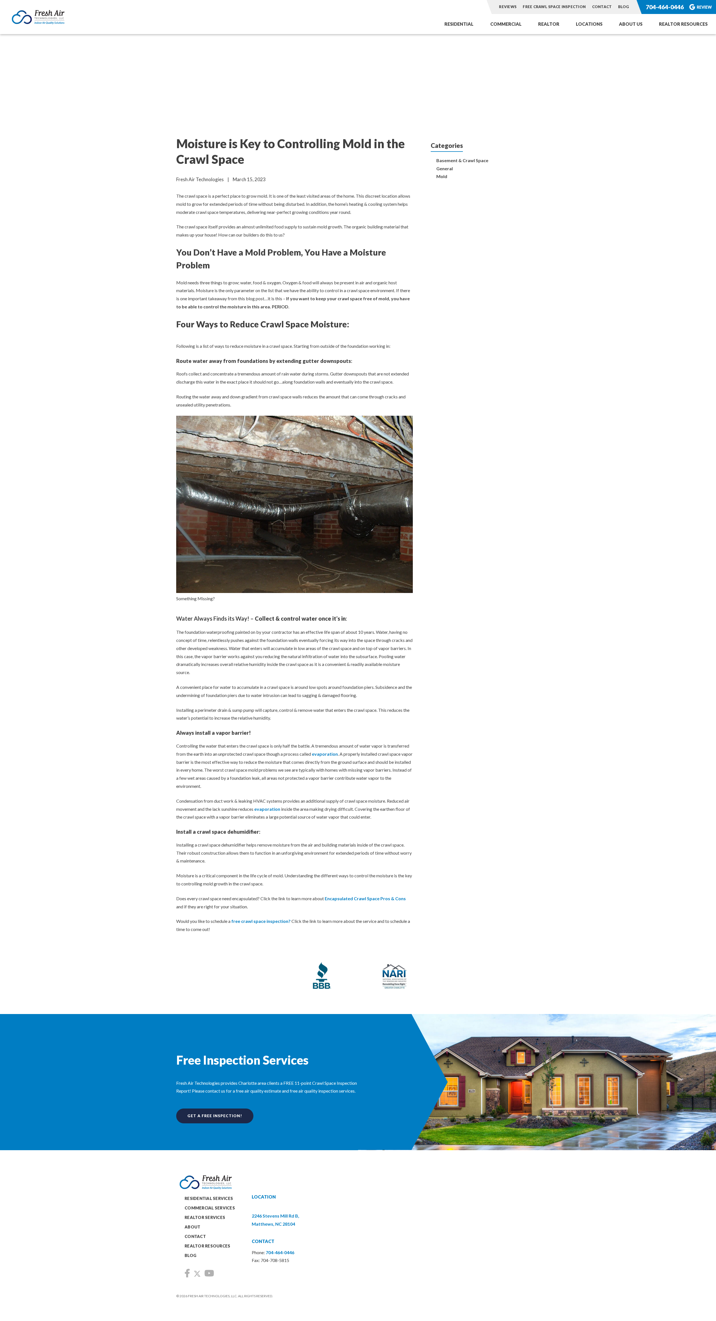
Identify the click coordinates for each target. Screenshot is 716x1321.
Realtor (548, 24)
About (192, 1227)
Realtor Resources (683, 24)
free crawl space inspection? (261, 921)
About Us (630, 24)
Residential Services (209, 1198)
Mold (441, 176)
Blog (623, 6)
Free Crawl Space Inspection (554, 6)
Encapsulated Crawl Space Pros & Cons (365, 898)
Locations (589, 24)
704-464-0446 (665, 6)
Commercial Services (210, 1208)
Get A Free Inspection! (214, 1116)
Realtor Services (205, 1217)
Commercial (506, 24)
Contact (602, 6)
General (444, 168)
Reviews (508, 6)
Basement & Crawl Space (462, 160)
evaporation (325, 754)
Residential (459, 24)
